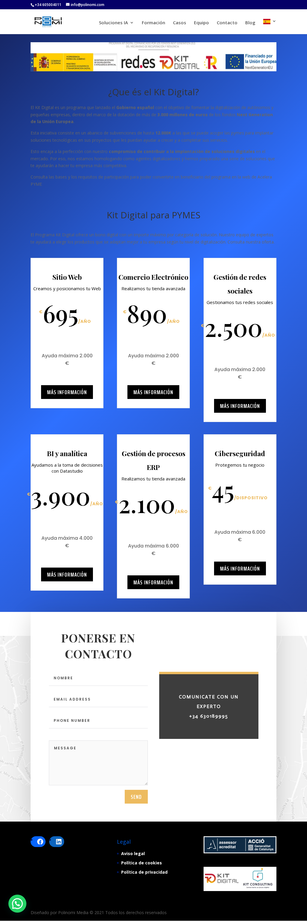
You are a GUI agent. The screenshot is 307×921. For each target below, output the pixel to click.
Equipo (201, 22)
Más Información (67, 392)
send (136, 796)
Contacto (227, 22)
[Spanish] (269, 26)
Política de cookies (141, 863)
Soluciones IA (113, 22)
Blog (250, 22)
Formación (153, 22)
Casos (179, 22)
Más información (153, 392)
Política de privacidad (144, 872)
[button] (17, 904)
